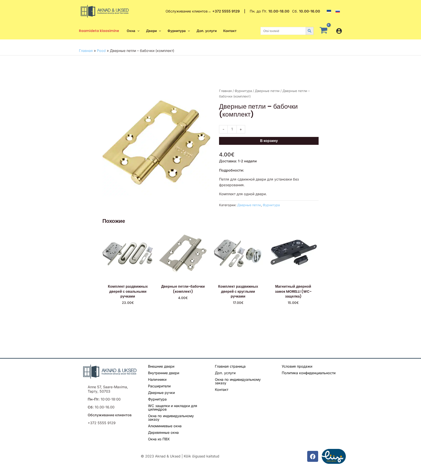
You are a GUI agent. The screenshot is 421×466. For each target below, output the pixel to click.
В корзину (269, 140)
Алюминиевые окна (165, 426)
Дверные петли (267, 91)
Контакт (221, 389)
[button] (137, 31)
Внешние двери (161, 366)
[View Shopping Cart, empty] (325, 31)
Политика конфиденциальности (308, 373)
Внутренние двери (163, 373)
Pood (101, 50)
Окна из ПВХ (159, 439)
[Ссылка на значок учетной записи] (339, 31)
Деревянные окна (163, 432)
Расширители (159, 386)
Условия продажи (297, 366)
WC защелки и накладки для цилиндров (172, 407)
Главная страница (230, 366)
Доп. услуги (225, 373)
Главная (86, 50)
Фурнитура (243, 91)
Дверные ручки (161, 392)
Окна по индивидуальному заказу (171, 418)
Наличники (157, 379)
